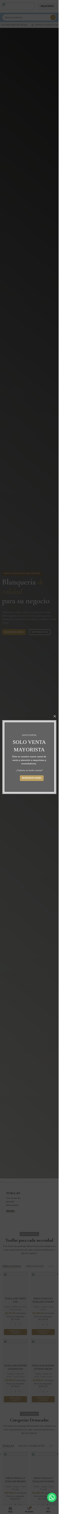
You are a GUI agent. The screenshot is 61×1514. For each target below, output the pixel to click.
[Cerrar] (55, 716)
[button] (51, 1497)
